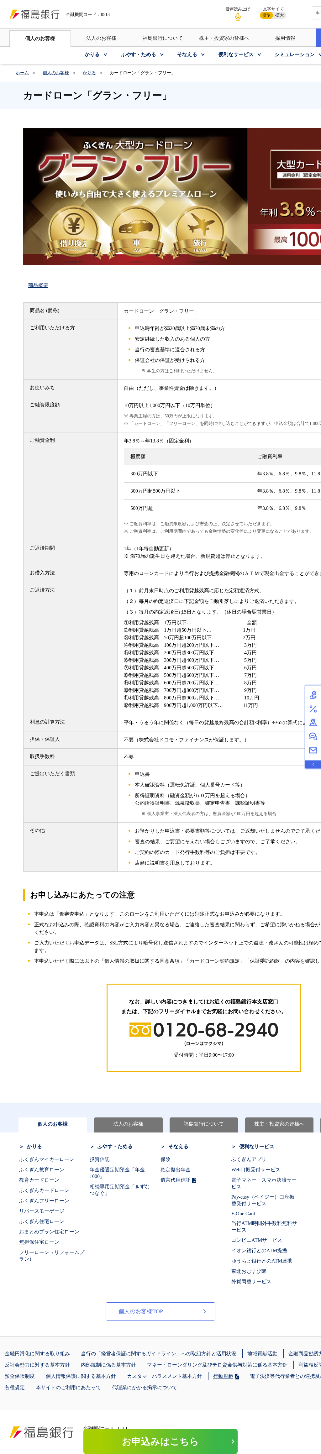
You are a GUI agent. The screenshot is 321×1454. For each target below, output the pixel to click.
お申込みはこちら (160, 1441)
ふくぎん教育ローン (41, 1169)
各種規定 (15, 1387)
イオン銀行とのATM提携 (259, 1250)
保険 (165, 1159)
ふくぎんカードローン (44, 1190)
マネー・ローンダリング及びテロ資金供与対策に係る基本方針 (217, 1365)
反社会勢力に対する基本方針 (37, 1365)
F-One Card (243, 1213)
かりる (89, 73)
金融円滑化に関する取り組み (37, 1353)
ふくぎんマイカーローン (46, 1159)
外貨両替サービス (251, 1281)
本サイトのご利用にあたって (68, 1387)
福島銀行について (163, 38)
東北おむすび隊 (248, 1271)
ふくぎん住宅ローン (41, 1221)
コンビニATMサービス (256, 1240)
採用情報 (285, 38)
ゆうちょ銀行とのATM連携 (261, 1260)
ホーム (22, 73)
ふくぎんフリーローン (44, 1200)
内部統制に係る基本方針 (108, 1365)
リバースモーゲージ (41, 1211)
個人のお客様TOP (140, 1311)
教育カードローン (39, 1180)
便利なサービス (256, 1146)
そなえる (178, 1146)
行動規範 (223, 1376)
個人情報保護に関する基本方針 (81, 1376)
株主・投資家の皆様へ (224, 38)
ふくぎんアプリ (248, 1159)
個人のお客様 (40, 38)
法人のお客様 (101, 38)
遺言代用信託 (175, 1180)
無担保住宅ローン (39, 1242)
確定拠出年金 (175, 1169)
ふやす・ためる (115, 1146)
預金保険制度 (20, 1376)
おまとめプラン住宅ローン (49, 1231)
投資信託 (100, 1159)
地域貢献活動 (262, 1353)
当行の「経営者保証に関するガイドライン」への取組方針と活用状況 (158, 1353)
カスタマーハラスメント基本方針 (164, 1376)
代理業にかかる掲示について (144, 1387)
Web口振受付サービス (256, 1169)
